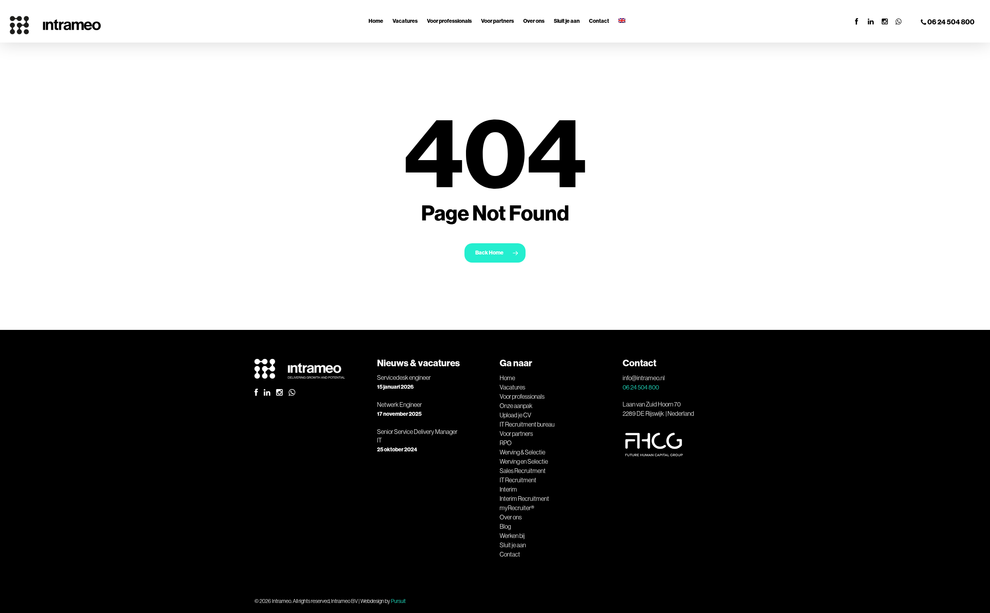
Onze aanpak (516, 405)
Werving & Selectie (522, 452)
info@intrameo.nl (644, 377)
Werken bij (512, 535)
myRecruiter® (517, 507)
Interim (508, 489)
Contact (510, 554)
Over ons (511, 517)
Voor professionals (522, 396)
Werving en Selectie (524, 461)
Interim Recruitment (524, 498)
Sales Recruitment (523, 470)
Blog (505, 526)
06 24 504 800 (950, 22)
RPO (506, 442)
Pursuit (398, 601)
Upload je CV (515, 415)
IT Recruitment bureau (527, 424)
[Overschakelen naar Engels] (622, 21)
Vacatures (512, 387)
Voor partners (516, 433)
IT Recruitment (518, 479)
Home (507, 377)
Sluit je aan (513, 544)
